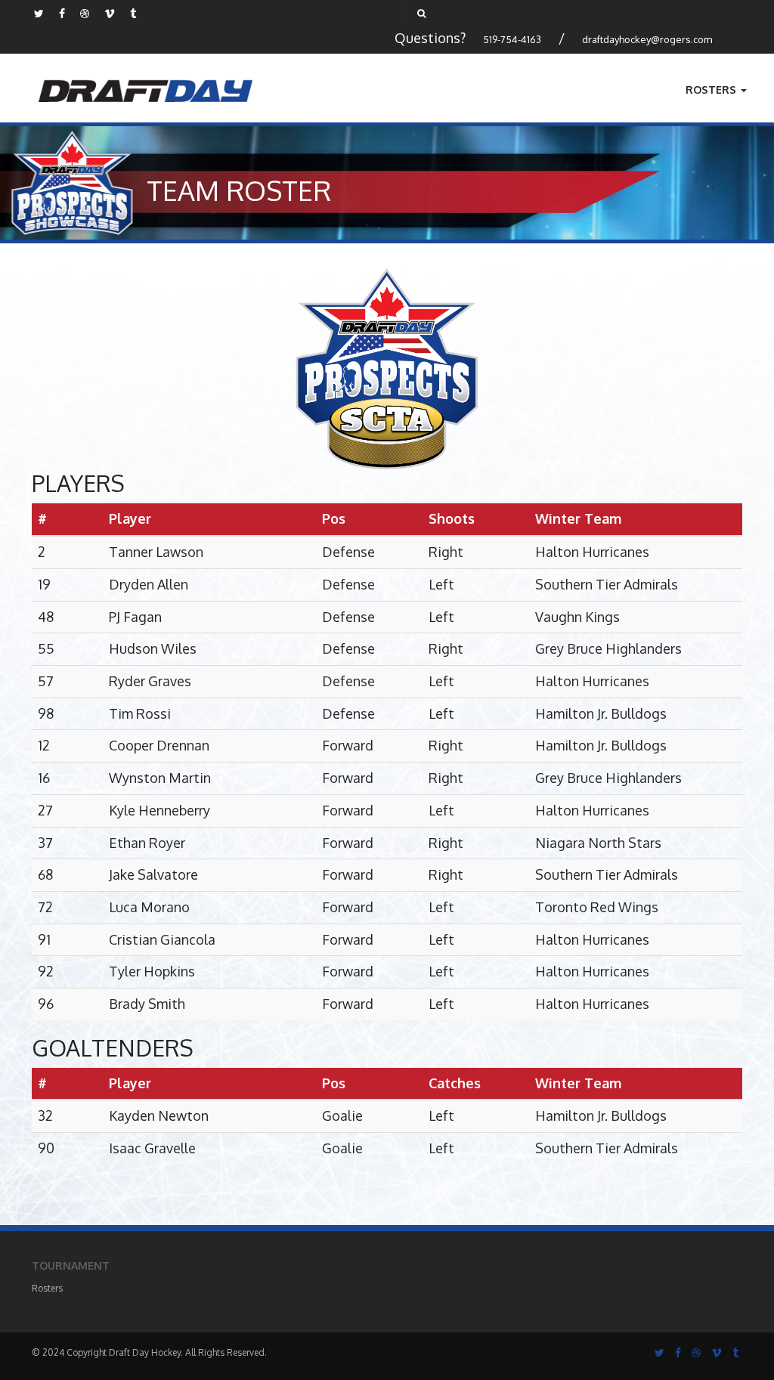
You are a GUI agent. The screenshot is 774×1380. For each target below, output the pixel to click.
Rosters (712, 89)
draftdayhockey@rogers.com (647, 39)
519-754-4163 (512, 39)
